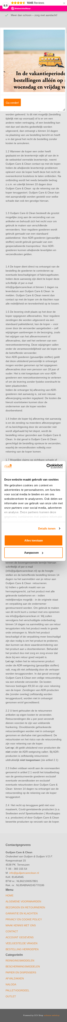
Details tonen (46, 528)
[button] (12, 102)
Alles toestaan (33, 540)
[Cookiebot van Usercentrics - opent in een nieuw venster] (47, 466)
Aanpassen (31, 552)
